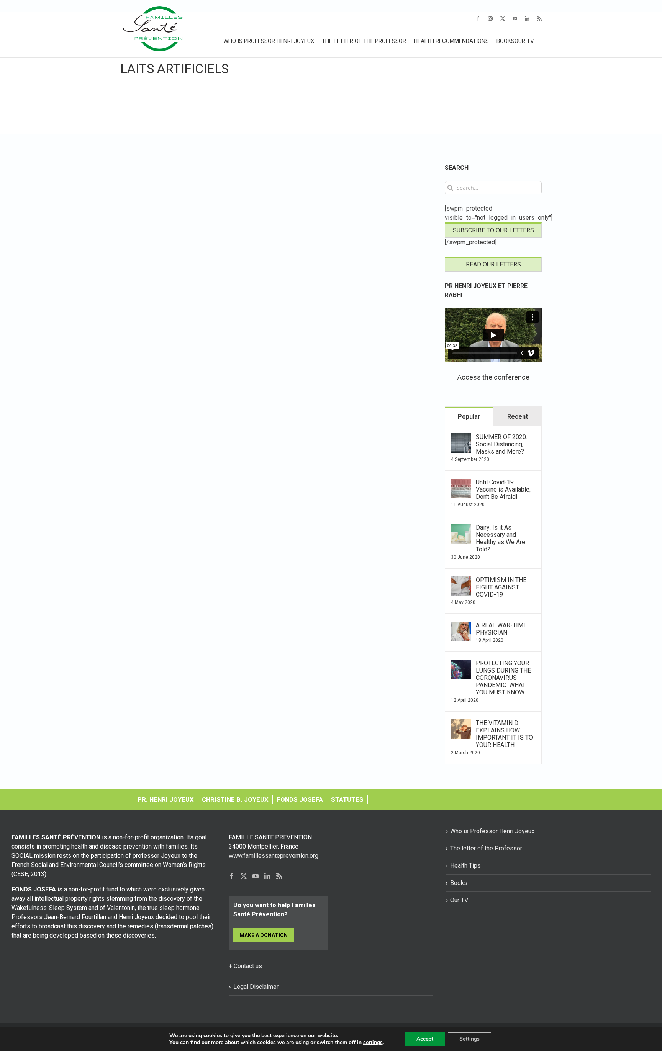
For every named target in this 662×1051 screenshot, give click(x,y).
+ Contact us (245, 966)
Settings (469, 1039)
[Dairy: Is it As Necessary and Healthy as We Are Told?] (461, 528)
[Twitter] (244, 876)
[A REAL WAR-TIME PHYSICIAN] (461, 626)
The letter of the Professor (486, 848)
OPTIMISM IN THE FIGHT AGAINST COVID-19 (501, 587)
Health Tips (465, 865)
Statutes (347, 799)
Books (458, 883)
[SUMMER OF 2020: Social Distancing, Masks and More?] (461, 437)
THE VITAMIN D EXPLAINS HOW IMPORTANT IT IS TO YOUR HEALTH (504, 733)
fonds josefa (300, 799)
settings (373, 1042)
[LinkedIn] (267, 876)
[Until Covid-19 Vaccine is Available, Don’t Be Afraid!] (461, 483)
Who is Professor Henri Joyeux (492, 831)
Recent (517, 416)
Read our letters (493, 264)
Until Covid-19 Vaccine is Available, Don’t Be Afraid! (503, 489)
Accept (424, 1039)
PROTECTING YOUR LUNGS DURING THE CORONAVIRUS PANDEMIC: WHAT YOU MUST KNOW (503, 678)
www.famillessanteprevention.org (273, 855)
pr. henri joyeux (166, 799)
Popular (469, 416)
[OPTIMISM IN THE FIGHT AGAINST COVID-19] (461, 580)
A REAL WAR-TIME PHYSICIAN (501, 629)
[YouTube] (255, 876)
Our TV (459, 900)
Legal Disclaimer (256, 986)
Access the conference (493, 377)
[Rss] (279, 876)
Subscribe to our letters (493, 230)
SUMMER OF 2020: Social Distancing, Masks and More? (501, 444)
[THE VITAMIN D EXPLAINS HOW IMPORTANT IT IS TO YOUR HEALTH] (461, 723)
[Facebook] (232, 876)
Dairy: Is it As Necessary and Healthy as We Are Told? (500, 538)
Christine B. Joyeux (235, 799)
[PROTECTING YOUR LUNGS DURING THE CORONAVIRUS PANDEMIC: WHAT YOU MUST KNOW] (461, 664)
